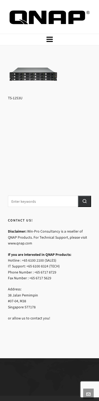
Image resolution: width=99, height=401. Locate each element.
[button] (84, 201)
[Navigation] (49, 39)
